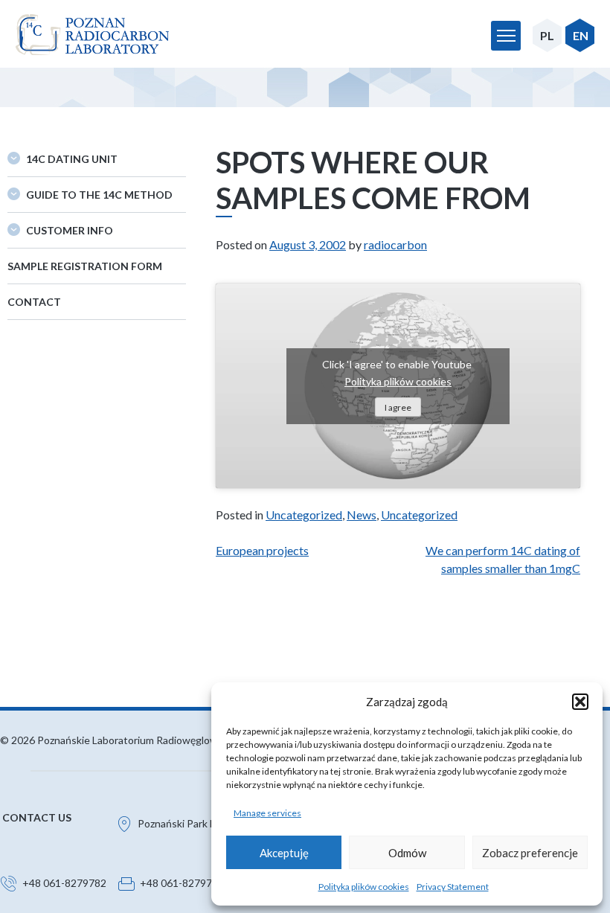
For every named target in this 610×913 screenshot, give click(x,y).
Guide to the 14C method (99, 194)
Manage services (267, 813)
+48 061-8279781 (182, 883)
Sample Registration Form (84, 266)
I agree (398, 407)
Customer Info (69, 230)
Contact (34, 301)
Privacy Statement (453, 886)
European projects (262, 550)
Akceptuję (284, 852)
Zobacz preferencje (530, 852)
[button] (580, 701)
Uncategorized (304, 514)
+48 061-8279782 (64, 883)
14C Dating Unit (72, 159)
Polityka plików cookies (363, 886)
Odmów (407, 852)
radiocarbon (395, 244)
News (361, 514)
